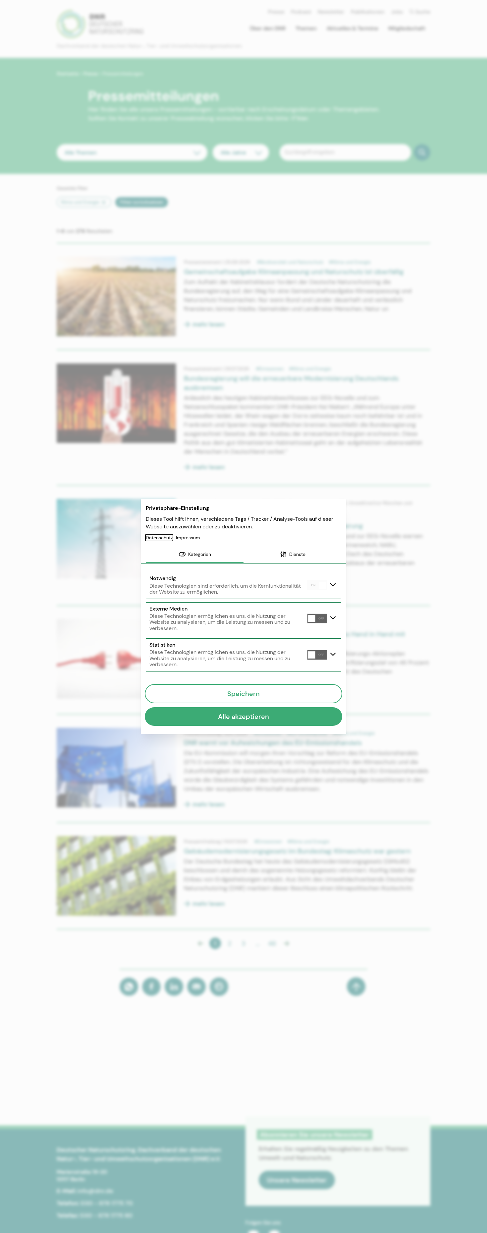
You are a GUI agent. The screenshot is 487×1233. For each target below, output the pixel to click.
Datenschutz (159, 538)
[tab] (195, 555)
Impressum (188, 538)
